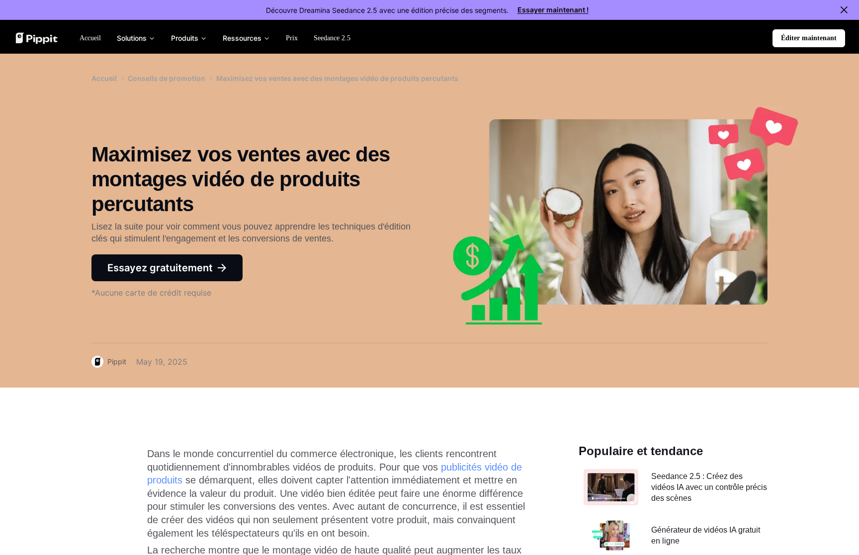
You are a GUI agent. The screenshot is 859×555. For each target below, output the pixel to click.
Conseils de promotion (166, 78)
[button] (809, 38)
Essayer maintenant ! (553, 9)
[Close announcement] (844, 10)
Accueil (104, 78)
